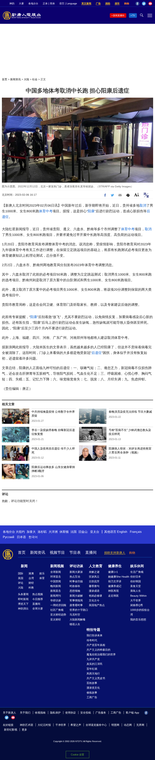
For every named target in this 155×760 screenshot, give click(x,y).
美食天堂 (135, 586)
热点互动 (75, 576)
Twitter (144, 3)
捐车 (117, 3)
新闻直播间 (118, 15)
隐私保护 (55, 712)
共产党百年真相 (96, 644)
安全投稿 (85, 712)
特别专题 (93, 630)
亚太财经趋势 (58, 614)
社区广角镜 (57, 609)
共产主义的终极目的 (98, 649)
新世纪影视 (10, 729)
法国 (74, 531)
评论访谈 (76, 566)
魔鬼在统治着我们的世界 (101, 654)
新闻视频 (57, 566)
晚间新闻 (55, 586)
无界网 (140, 724)
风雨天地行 (93, 673)
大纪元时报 (44, 724)
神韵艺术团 (26, 724)
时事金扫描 (76, 581)
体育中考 (46, 211)
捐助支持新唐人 (114, 552)
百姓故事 (92, 682)
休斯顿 (64, 531)
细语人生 (75, 624)
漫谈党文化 (93, 687)
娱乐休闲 (137, 566)
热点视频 (37, 594)
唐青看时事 (76, 605)
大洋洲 (53, 531)
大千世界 (135, 600)
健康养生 (115, 566)
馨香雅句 (94, 586)
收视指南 (40, 712)
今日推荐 (37, 599)
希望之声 (76, 724)
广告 (98, 3)
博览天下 (23, 603)
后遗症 (96, 353)
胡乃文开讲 (114, 581)
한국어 (33, 537)
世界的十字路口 (79, 609)
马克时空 (75, 614)
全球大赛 (37, 608)
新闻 (24, 566)
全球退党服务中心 (96, 724)
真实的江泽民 (94, 663)
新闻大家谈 (76, 571)
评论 (20, 582)
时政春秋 (75, 586)
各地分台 (33, 3)
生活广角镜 (136, 571)
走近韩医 (113, 595)
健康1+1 (113, 571)
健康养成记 (114, 586)
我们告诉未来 (94, 635)
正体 (45, 3)
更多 (24, 729)
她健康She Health (118, 576)
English (122, 531)
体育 (42, 578)
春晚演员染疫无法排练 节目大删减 (130, 411)
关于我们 (25, 712)
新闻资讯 (15, 79)
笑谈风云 (94, 576)
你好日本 (135, 576)
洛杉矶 (42, 531)
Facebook (137, 3)
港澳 (31, 573)
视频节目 (57, 552)
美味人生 (135, 590)
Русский (8, 537)
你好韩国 (135, 581)
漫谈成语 (94, 590)
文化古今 (94, 600)
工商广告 (92, 697)
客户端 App (132, 712)
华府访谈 (55, 600)
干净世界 (60, 724)
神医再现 (113, 590)
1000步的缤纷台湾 (140, 612)
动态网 (128, 724)
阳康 (91, 211)
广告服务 (100, 712)
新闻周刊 (55, 595)
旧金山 (83, 531)
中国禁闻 (55, 581)
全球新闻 (55, 571)
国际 (20, 573)
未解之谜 (94, 571)
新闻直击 (55, 590)
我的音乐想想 (138, 619)
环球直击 (55, 576)
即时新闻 (23, 599)
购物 (126, 3)
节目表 (75, 552)
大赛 (21, 3)
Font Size (136, 194)
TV (133, 15)
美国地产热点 (97, 605)
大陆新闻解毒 (77, 619)
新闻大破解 (76, 595)
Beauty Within (138, 595)
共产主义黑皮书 (96, 678)
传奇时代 (92, 640)
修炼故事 (92, 692)
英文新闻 (86, 3)
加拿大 (31, 531)
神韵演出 (23, 608)
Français (136, 531)
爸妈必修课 (95, 595)
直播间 (91, 552)
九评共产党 (93, 659)
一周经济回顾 (58, 605)
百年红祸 (92, 668)
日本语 (21, 537)
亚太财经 (55, 619)
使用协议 (70, 712)
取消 (143, 205)
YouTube (150, 3)
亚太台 (94, 531)
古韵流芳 (94, 581)
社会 (34, 79)
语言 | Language (68, 3)
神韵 (11, 3)
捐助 (107, 3)
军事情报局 (76, 600)
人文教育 (95, 566)
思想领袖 (75, 590)
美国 (20, 578)
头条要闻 (23, 594)
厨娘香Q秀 (136, 605)
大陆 (26, 79)
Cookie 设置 (77, 754)
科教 (31, 587)
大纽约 (20, 531)
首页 (4, 79)
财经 (31, 582)
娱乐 (42, 573)
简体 (52, 3)
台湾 (31, 578)
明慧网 (115, 724)
